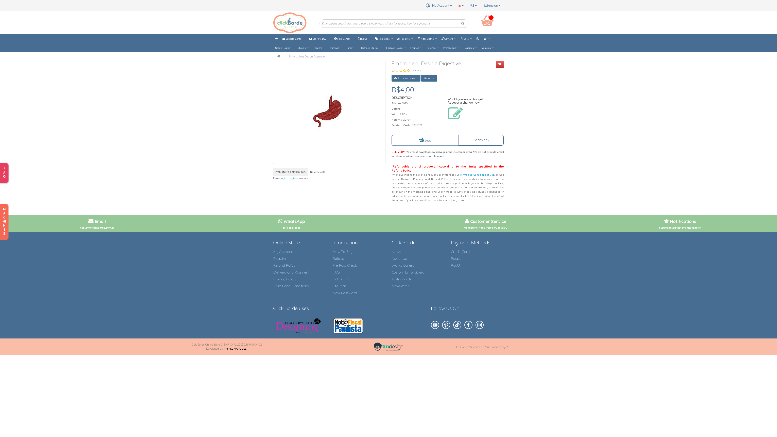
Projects (405, 38)
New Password (344, 293)
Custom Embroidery (408, 272)
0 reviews (416, 70)
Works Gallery (403, 265)
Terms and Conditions (291, 286)
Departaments (293, 38)
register (294, 178)
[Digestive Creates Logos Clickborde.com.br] (329, 112)
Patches (431, 47)
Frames (414, 47)
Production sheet (406, 78)
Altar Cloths (427, 38)
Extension (491, 5)
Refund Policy (284, 265)
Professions (449, 47)
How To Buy (342, 251)
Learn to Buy (319, 38)
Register (280, 258)
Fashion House (394, 47)
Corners (448, 38)
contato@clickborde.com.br (97, 227)
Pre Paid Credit (344, 265)
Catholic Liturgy (370, 47)
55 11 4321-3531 (291, 227)
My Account (283, 251)
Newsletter (400, 286)
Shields (302, 47)
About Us (399, 258)
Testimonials (401, 279)
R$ (472, 5)
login (283, 178)
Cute (466, 38)
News (364, 38)
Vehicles (486, 47)
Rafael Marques (235, 348)
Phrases (335, 47)
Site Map (339, 286)
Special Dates (283, 47)
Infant (350, 47)
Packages (384, 38)
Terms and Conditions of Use (477, 174)
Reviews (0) (317, 172)
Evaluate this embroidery (290, 171)
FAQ (336, 272)
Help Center (344, 38)
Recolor (428, 78)
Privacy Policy (284, 279)
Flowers (318, 47)
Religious (469, 47)
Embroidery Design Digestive (307, 56)
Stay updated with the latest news (680, 227)
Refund (338, 258)
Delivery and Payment (291, 272)
